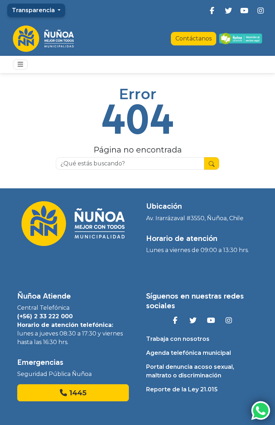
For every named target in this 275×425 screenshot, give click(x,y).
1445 (77, 392)
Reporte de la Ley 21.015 (182, 389)
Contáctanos (193, 38)
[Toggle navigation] (20, 64)
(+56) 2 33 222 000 (45, 316)
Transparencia (34, 10)
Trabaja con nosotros (177, 338)
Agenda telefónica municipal (188, 352)
